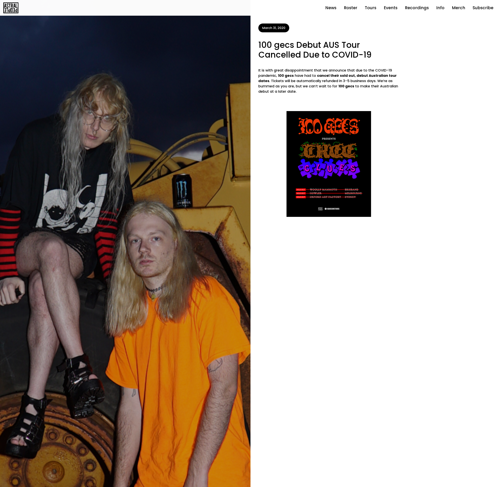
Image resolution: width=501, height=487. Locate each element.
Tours (370, 8)
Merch (458, 8)
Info (440, 8)
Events (390, 8)
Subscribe (483, 8)
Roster (350, 8)
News (330, 8)
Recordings (417, 8)
